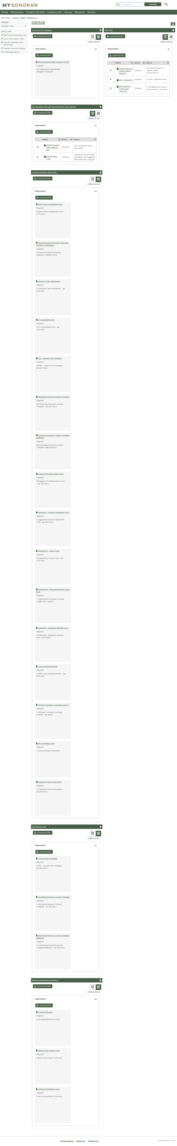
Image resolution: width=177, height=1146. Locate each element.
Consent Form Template (47, 858)
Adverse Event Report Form (49, 1050)
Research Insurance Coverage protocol (53, 705)
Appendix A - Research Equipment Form (53, 512)
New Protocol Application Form (50, 204)
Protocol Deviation (45, 1012)
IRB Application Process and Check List (125, 88)
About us (80, 1141)
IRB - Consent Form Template (50, 358)
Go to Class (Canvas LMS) (14, 39)
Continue (153, 4)
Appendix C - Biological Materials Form (53, 628)
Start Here (109, 30)
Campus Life (54, 12)
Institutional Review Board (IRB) (44, 172)
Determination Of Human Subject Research (126, 70)
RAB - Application (126, 80)
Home (4, 12)
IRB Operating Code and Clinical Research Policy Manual (54, 107)
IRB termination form (46, 743)
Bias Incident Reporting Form (15, 35)
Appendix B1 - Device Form (48, 551)
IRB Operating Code (51, 157)
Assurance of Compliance (42, 30)
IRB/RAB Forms (32, 18)
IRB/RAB (23, 18)
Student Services (35, 12)
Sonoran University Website (14, 48)
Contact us (93, 1141)
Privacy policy (67, 1141)
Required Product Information (49, 782)
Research (80, 12)
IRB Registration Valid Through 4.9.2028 (53, 62)
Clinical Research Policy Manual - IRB (52, 147)
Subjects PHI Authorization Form (51, 474)
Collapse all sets (93, 41)
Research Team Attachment (49, 281)
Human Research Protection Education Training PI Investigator (52, 244)
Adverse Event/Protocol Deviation (45, 980)
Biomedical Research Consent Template (53, 397)
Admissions (17, 12)
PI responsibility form (46, 320)
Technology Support (11, 52)
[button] (42, 36)
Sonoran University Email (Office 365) (13, 43)
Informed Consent (39, 827)
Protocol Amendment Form (49, 1089)
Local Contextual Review (47, 666)
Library (68, 12)
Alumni (91, 12)
